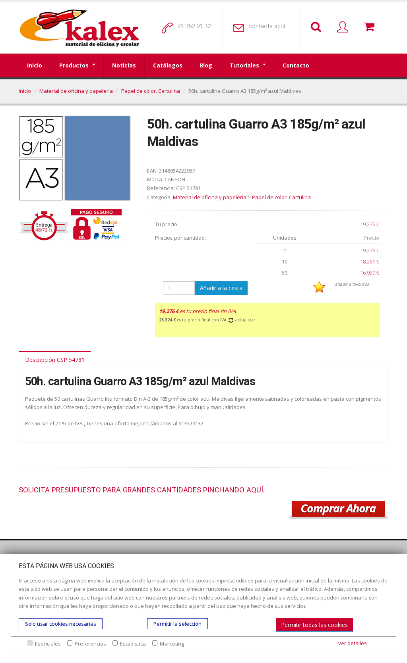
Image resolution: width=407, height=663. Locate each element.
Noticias (124, 65)
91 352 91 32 (194, 26)
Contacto (296, 65)
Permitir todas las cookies (314, 624)
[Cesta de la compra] (370, 27)
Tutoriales (244, 65)
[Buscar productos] (317, 27)
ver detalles (352, 643)
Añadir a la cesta (221, 288)
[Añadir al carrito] (338, 510)
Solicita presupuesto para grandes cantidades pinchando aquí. (142, 490)
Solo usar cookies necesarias (60, 623)
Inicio (34, 65)
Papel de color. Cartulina (150, 90)
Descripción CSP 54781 (55, 359)
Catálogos (167, 65)
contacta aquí (266, 26)
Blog (206, 65)
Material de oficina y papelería (76, 90)
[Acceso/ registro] (344, 27)
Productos (74, 65)
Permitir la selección (177, 623)
